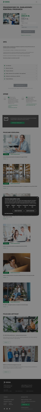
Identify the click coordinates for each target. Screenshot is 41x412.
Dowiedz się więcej (33, 202)
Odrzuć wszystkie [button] (18, 210)
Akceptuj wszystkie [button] (30, 210)
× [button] (37, 197)
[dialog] (20, 206)
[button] (9, 213)
